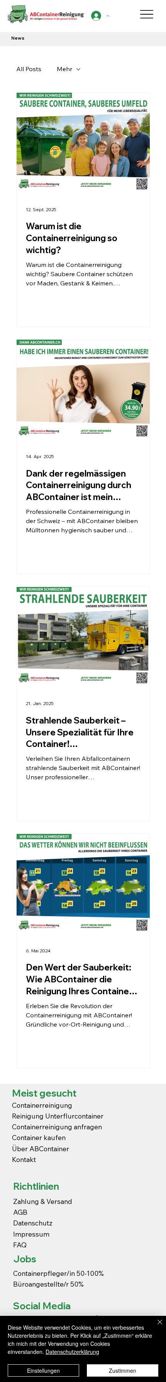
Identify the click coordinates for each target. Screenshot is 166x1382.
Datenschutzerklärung (72, 1351)
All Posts (28, 69)
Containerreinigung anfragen (57, 1126)
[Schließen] (155, 1326)
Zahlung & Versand (42, 1201)
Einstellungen (43, 1370)
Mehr (64, 69)
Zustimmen (122, 1370)
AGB (20, 1212)
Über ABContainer (40, 1148)
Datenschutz (33, 1223)
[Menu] (147, 14)
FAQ (20, 1244)
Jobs (24, 1259)
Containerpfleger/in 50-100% (58, 1273)
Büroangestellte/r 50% (48, 1284)
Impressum (32, 1234)
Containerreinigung (43, 1105)
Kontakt (24, 1159)
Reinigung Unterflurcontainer (57, 1116)
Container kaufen (39, 1137)
